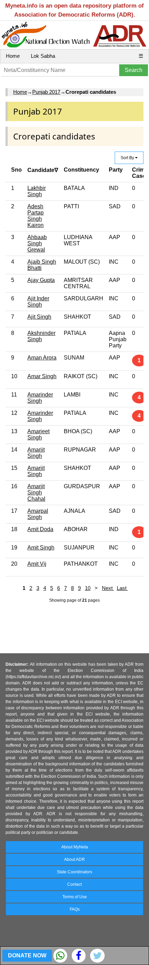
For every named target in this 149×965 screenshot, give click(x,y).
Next (108, 588)
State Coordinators (74, 872)
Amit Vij (36, 564)
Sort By (128, 157)
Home (13, 56)
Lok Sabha (43, 56)
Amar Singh (41, 376)
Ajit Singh (39, 317)
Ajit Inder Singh (38, 301)
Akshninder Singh (41, 336)
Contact (74, 884)
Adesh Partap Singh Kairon (35, 215)
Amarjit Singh (36, 453)
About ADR (74, 859)
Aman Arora (41, 358)
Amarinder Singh (40, 398)
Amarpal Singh (37, 514)
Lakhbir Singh (36, 191)
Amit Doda (40, 529)
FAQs (75, 909)
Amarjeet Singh (38, 434)
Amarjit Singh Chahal (36, 492)
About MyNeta (74, 847)
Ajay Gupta (41, 280)
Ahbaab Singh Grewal (37, 243)
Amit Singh (40, 547)
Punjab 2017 (46, 92)
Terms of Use (74, 896)
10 (87, 588)
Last (122, 588)
